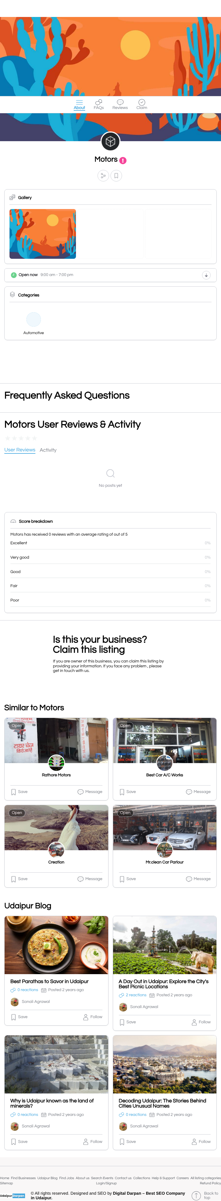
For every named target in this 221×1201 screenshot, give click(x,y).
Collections (141, 1178)
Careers (183, 1178)
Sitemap (6, 1183)
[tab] (19, 450)
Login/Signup (106, 1183)
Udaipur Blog (47, 1178)
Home (4, 1178)
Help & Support (163, 1178)
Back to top (211, 1196)
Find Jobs (66, 1178)
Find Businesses (23, 1178)
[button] (103, 175)
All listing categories (205, 1178)
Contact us (123, 1178)
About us (82, 1178)
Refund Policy (210, 1183)
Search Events (102, 1178)
